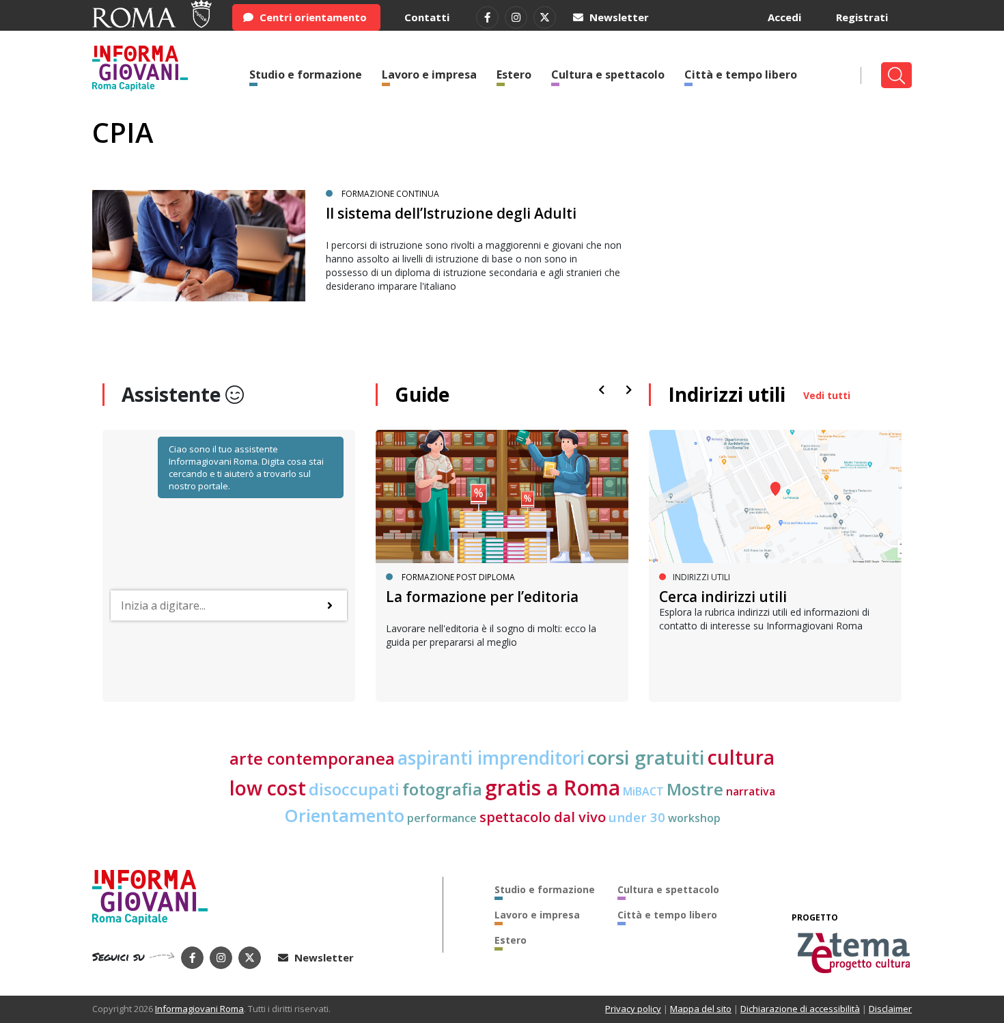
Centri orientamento (312, 17)
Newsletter (618, 17)
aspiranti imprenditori (491, 758)
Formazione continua (390, 194)
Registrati (862, 17)
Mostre (695, 789)
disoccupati (354, 789)
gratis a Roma (552, 788)
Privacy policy (633, 1008)
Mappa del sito (700, 1008)
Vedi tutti (826, 395)
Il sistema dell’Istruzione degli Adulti (451, 213)
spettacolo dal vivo (542, 817)
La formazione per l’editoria (482, 596)
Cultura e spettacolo (608, 74)
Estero (514, 74)
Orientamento (344, 816)
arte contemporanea (312, 758)
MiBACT (643, 791)
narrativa (750, 791)
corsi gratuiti (646, 757)
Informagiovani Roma (199, 1008)
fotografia (442, 789)
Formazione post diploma (458, 577)
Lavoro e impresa (429, 74)
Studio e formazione (305, 74)
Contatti (426, 17)
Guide (422, 394)
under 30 (637, 817)
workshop (694, 818)
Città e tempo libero (740, 74)
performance (442, 818)
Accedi (784, 17)
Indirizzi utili (726, 394)
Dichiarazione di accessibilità (800, 1008)
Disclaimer (890, 1008)
